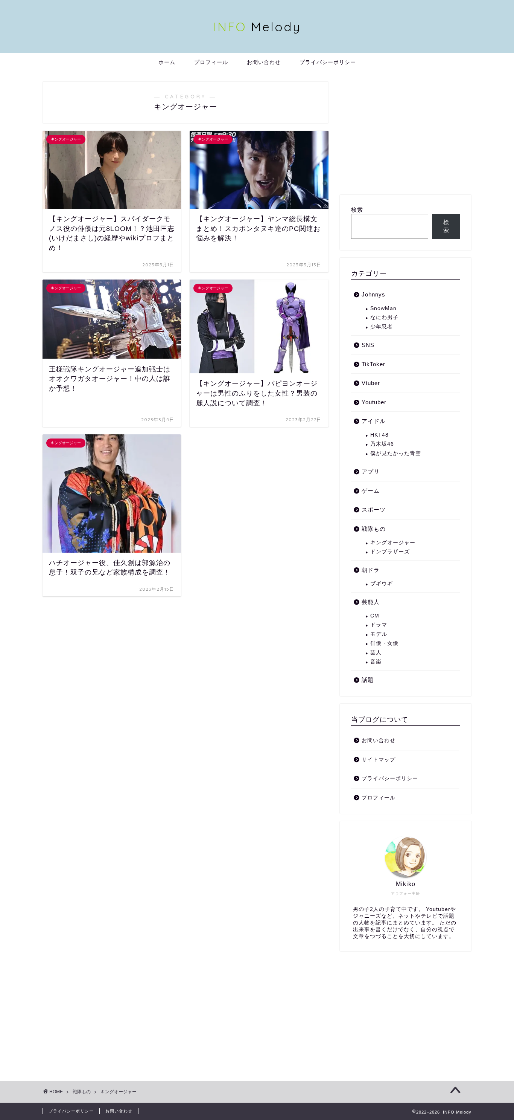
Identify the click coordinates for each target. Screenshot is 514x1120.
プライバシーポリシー (328, 62)
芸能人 (371, 602)
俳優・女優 (384, 643)
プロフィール (211, 62)
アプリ (371, 471)
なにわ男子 (384, 317)
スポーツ (374, 509)
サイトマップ (378, 759)
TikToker (373, 364)
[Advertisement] (405, 134)
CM (374, 616)
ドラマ (378, 625)
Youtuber (374, 402)
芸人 (376, 652)
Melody (257, 26)
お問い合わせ (264, 62)
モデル (378, 634)
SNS (368, 345)
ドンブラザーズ (390, 552)
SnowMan (383, 308)
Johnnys (373, 294)
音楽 (376, 662)
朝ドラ (371, 570)
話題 (368, 680)
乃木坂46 (382, 444)
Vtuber (371, 383)
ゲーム (371, 490)
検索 (357, 209)
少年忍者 (381, 327)
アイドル (374, 421)
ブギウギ (381, 584)
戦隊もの (374, 529)
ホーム (166, 62)
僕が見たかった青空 (395, 453)
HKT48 (379, 435)
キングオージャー (392, 542)
